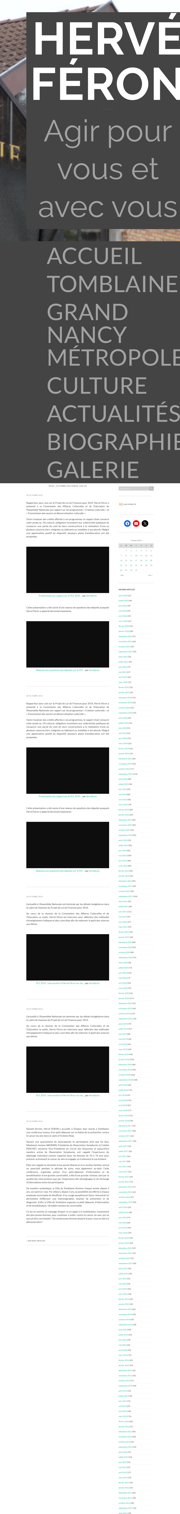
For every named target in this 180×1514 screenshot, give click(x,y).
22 (126, 565)
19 (146, 560)
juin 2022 (123, 850)
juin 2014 (123, 1340)
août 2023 (123, 779)
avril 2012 (123, 1472)
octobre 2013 (124, 1380)
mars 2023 (123, 804)
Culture (97, 385)
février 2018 (124, 1115)
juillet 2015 (123, 1273)
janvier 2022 (124, 876)
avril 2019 (123, 1044)
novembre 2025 (125, 641)
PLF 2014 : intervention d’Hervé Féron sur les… (60, 983)
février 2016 (124, 1238)
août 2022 (123, 840)
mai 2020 (122, 978)
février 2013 (124, 1421)
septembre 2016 (125, 1202)
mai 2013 (122, 1406)
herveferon (91, 595)
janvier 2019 (124, 1059)
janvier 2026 (124, 631)
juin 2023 (123, 789)
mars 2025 (123, 682)
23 (131, 565)
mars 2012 (123, 1477)
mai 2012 (122, 1467)
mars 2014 (123, 1355)
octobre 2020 (124, 952)
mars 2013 (123, 1416)
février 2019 (124, 1054)
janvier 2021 (124, 937)
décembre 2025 (125, 636)
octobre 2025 (124, 646)
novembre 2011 (125, 1498)
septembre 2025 (125, 651)
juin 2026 (123, 605)
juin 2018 (123, 1095)
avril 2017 (123, 1166)
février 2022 (124, 871)
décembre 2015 (125, 1248)
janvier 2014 (124, 1365)
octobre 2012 (124, 1442)
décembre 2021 (125, 881)
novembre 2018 (125, 1069)
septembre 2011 (125, 1508)
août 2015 (123, 1268)
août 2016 (123, 1207)
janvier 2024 (124, 753)
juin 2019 (123, 1034)
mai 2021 (122, 916)
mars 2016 (123, 1233)
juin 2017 (123, 1156)
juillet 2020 (123, 967)
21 (121, 565)
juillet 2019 (123, 1029)
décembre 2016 (125, 1187)
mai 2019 (122, 1039)
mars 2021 (123, 927)
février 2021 (124, 932)
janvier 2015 (124, 1304)
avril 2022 (123, 860)
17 (136, 560)
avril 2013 (123, 1411)
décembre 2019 (125, 1003)
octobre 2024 (124, 707)
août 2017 (123, 1146)
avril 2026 (123, 616)
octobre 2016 (124, 1197)
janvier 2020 (124, 998)
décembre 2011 (125, 1493)
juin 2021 (123, 911)
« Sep (122, 575)
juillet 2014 (123, 1334)
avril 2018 (123, 1105)
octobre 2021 (124, 891)
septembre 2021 (125, 896)
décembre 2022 (125, 820)
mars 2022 (123, 866)
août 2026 (123, 595)
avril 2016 (123, 1227)
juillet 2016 (123, 1212)
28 (121, 570)
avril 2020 (123, 983)
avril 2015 (123, 1289)
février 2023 (124, 809)
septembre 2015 (125, 1263)
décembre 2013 (125, 1370)
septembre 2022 (125, 835)
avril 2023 (123, 799)
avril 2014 (123, 1350)
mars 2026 (123, 621)
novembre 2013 (125, 1375)
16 (131, 560)
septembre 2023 (125, 774)
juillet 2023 (123, 784)
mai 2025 (122, 672)
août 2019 (123, 1024)
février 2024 (124, 748)
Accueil (94, 255)
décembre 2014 (125, 1309)
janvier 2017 (124, 1182)
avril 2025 (123, 677)
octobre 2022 (124, 830)
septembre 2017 (125, 1141)
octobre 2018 (124, 1075)
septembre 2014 (125, 1324)
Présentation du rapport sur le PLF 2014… (60, 595)
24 (136, 565)
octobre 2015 (124, 1258)
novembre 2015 (125, 1253)
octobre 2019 (124, 1013)
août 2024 (123, 718)
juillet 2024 (123, 723)
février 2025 (124, 687)
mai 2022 (122, 855)
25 (141, 565)
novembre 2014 (125, 1314)
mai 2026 (122, 611)
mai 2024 (122, 733)
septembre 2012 (125, 1447)
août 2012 (123, 1452)
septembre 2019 (125, 1018)
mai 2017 (122, 1161)
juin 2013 (123, 1401)
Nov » (150, 575)
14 (121, 560)
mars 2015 (123, 1294)
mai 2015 (122, 1284)
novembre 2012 (125, 1436)
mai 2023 (122, 794)
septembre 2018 (125, 1080)
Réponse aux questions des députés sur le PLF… (60, 670)
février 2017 (124, 1177)
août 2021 (123, 901)
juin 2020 (123, 973)
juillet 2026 (123, 600)
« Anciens (35, 1241)
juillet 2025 (123, 662)
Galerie (93, 469)
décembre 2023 (125, 758)
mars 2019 (123, 1049)
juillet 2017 (123, 1151)
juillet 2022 (123, 845)
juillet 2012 (123, 1457)
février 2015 (124, 1299)
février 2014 (124, 1360)
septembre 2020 (125, 957)
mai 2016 (122, 1222)
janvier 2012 (124, 1487)
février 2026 (124, 626)
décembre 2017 (125, 1126)
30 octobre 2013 (34, 495)
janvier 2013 (124, 1426)
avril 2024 (123, 738)
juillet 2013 (123, 1396)
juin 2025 (123, 667)
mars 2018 (123, 1110)
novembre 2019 (125, 1008)
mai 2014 (122, 1345)
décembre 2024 (125, 697)
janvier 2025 (124, 692)
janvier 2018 (124, 1120)
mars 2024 (123, 743)
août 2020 (123, 962)
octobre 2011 (124, 1503)
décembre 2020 (125, 942)
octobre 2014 (124, 1319)
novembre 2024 (125, 702)
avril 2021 (123, 922)
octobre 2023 (124, 769)
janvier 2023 (124, 815)
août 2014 (123, 1329)
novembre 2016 (125, 1192)
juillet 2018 (123, 1090)
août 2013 (123, 1391)
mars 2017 (123, 1171)
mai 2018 (122, 1100)
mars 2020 (123, 988)
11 (141, 555)
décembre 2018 (125, 1064)
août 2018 (123, 1085)
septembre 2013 (125, 1385)
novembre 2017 (125, 1131)
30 (131, 570)
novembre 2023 (125, 764)
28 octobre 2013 (34, 1121)
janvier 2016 (124, 1243)
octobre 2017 (124, 1136)
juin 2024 (123, 728)
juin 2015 (123, 1278)
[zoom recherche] (152, 488)
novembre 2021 (125, 886)
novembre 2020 (125, 947)
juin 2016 (123, 1217)
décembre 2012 (125, 1431)
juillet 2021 (123, 906)
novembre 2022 (125, 825)
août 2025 (123, 656)
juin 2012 (123, 1462)
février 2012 (124, 1482)
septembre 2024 (125, 713)
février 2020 (124, 993)
